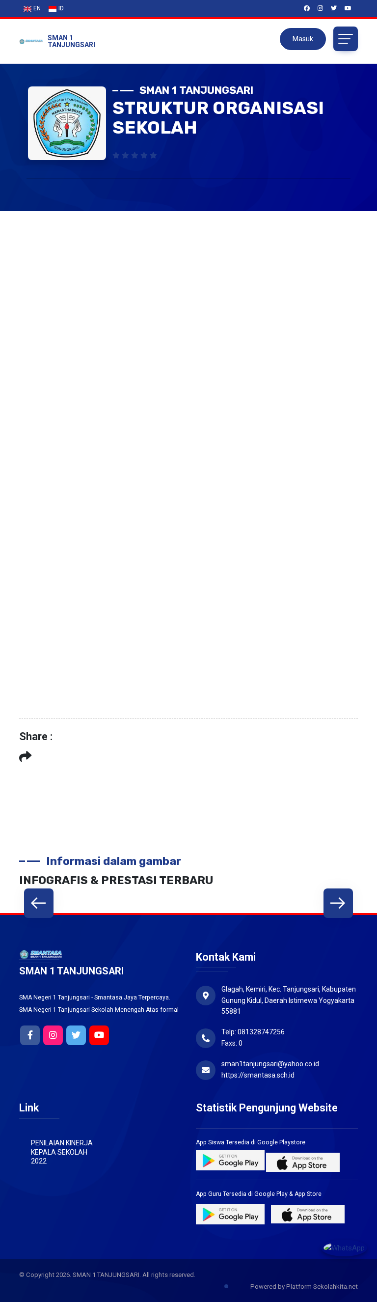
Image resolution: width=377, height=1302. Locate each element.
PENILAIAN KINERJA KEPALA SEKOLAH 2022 (62, 1151)
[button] (39, 903)
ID (61, 8)
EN (37, 8)
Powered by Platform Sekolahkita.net (303, 1286)
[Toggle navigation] (345, 39)
